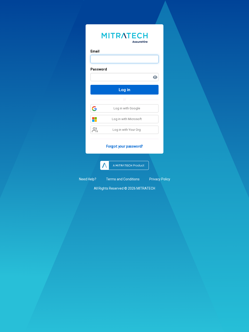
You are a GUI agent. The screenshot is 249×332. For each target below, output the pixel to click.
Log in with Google (127, 108)
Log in (124, 90)
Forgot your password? (124, 146)
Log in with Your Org (127, 129)
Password (98, 69)
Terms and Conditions (123, 179)
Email (94, 51)
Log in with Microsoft (127, 119)
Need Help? (87, 179)
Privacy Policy (159, 179)
